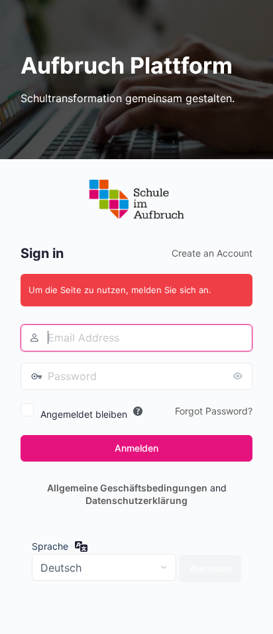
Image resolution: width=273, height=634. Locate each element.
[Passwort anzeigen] (239, 376)
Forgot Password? (213, 410)
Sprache (50, 546)
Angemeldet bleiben (83, 414)
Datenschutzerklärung (136, 500)
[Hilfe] (138, 411)
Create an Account (212, 253)
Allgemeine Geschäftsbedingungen (127, 487)
